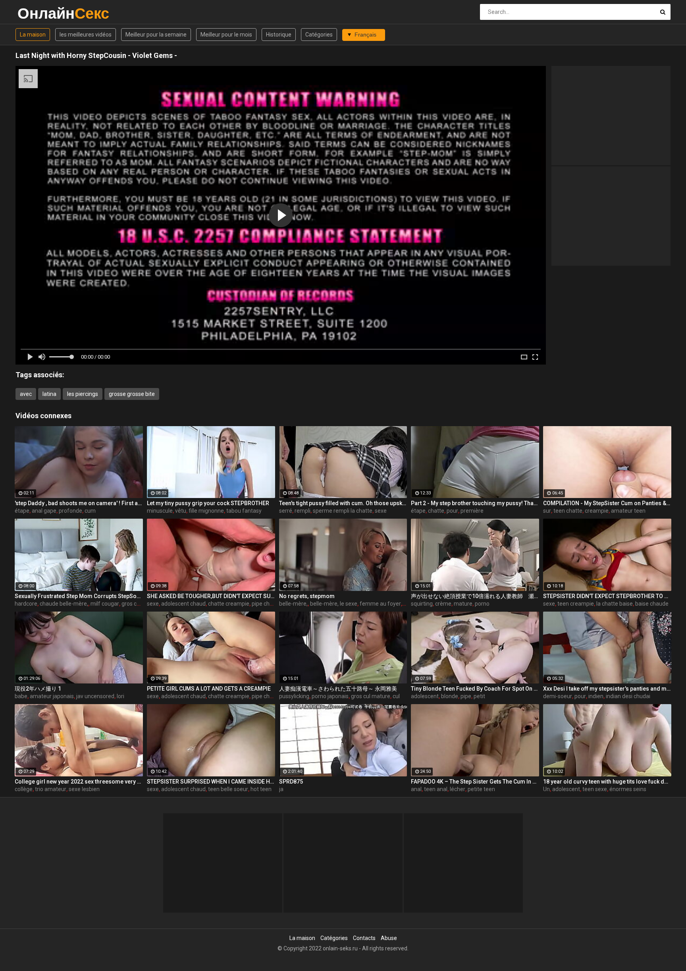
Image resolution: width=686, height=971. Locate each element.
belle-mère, (293, 603)
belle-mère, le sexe (333, 603)
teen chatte (567, 511)
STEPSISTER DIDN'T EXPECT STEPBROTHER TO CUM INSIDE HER (607, 596)
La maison (33, 34)
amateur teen (628, 511)
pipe (466, 696)
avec (26, 394)
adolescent (425, 696)
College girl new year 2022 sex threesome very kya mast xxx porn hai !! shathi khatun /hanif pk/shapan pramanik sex (79, 781)
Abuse (389, 938)
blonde (449, 696)
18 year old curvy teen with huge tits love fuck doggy (607, 781)
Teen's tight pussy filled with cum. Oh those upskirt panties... (343, 503)
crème (443, 603)
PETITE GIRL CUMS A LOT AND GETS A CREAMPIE (209, 688)
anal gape (44, 511)
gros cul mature (370, 696)
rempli (302, 511)
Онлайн (38, 13)
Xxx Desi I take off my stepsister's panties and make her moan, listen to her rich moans (607, 688)
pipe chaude (267, 603)
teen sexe (594, 789)
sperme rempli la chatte (342, 511)
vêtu (180, 511)
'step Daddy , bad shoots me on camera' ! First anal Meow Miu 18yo (79, 503)
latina (49, 394)
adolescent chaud (183, 603)
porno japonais (330, 696)
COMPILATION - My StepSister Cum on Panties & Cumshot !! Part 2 (607, 503)
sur (547, 511)
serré (285, 511)
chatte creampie (228, 603)
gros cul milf (136, 603)
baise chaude (652, 603)
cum (90, 511)
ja (281, 789)
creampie (597, 511)
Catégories (319, 34)
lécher (457, 789)
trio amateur (50, 789)
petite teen (481, 789)
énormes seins (627, 789)
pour (452, 511)
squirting (422, 603)
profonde (70, 511)
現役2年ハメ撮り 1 (38, 688)
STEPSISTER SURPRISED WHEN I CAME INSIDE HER (211, 781)
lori (120, 696)
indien (595, 696)
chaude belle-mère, (64, 603)
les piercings (82, 394)
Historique (278, 34)
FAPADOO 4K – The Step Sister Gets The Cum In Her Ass (475, 781)
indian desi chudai (628, 696)
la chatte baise (614, 603)
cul (396, 696)
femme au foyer (380, 603)
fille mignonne (206, 511)
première (472, 511)
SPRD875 (291, 781)
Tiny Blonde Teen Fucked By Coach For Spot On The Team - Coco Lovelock (475, 688)
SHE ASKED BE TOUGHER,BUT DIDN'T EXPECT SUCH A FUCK (211, 596)
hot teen (261, 789)
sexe (381, 511)
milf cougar (105, 603)
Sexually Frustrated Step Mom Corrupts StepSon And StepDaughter (79, 596)
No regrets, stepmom (307, 596)
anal (416, 789)
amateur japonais (52, 696)
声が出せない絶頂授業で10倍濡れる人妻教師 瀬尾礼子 (475, 596)
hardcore (26, 603)
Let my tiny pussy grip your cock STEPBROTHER (208, 503)
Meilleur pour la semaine (156, 34)
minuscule (160, 511)
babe (21, 696)
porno (482, 603)
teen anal (435, 789)
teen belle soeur (228, 789)
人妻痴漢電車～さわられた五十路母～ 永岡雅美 (338, 688)
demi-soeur (557, 696)
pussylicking (294, 696)
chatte (436, 511)
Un (546, 789)
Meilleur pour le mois (226, 34)
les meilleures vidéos (86, 34)
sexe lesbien (84, 789)
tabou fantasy (244, 511)
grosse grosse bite (132, 394)
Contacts (364, 938)
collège (24, 789)
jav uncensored (95, 696)
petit (479, 696)
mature (463, 603)
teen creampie (575, 603)
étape (22, 511)
